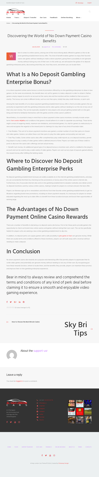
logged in (19, 381)
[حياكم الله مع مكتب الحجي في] (79, 411)
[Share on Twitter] (11, 302)
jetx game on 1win (65, 235)
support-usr (47, 47)
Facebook (41, 411)
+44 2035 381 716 (48, 400)
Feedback (53, 17)
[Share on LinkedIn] (19, 302)
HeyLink (41, 420)
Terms (80, 447)
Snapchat (42, 406)
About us (72, 447)
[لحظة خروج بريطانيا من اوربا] (88, 403)
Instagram (42, 409)
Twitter (41, 414)
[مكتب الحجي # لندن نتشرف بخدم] (71, 411)
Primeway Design (63, 463)
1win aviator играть (18, 120)
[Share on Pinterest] (23, 302)
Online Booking (67, 17)
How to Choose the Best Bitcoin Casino (26, 322)
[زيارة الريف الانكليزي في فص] (88, 411)
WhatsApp (80, 3)
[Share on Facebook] (7, 302)
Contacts (88, 447)
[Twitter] (11, 422)
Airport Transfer (30, 17)
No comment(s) (56, 47)
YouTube (42, 417)
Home (8, 17)
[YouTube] (15, 422)
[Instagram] (19, 422)
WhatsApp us (43, 403)
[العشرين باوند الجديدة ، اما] (71, 403)
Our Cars (43, 17)
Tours (16, 17)
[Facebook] (7, 422)
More (78, 17)
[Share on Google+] (15, 302)
